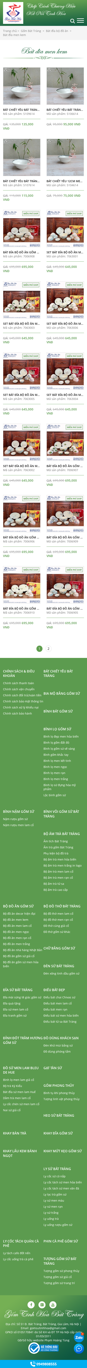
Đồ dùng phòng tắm (57, 1051)
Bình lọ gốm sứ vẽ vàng (59, 749)
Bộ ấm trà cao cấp (56, 890)
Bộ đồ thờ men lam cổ (58, 914)
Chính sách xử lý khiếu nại (21, 707)
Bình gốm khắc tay (56, 755)
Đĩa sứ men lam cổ (15, 1009)
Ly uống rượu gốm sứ (58, 1225)
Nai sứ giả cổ (11, 1110)
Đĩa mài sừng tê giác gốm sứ (22, 997)
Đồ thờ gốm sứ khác (57, 932)
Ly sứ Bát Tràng (57, 1169)
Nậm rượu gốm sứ (15, 819)
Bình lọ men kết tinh (57, 761)
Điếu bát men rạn (55, 1009)
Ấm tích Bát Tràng (56, 841)
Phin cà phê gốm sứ (61, 1241)
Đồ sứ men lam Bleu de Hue (21, 1070)
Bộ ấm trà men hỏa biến (60, 859)
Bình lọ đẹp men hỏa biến (61, 736)
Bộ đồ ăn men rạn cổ (17, 938)
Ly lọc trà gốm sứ (55, 1194)
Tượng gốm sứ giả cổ (58, 1277)
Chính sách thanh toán (18, 683)
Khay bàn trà (14, 1133)
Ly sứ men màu (54, 1200)
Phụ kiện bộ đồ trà (56, 853)
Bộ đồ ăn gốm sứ (18, 906)
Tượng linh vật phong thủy (62, 1099)
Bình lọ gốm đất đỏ (56, 742)
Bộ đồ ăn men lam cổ (17, 926)
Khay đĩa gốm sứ (58, 1133)
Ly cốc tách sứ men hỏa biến (63, 1182)
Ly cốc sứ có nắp (55, 1176)
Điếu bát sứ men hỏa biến (61, 1015)
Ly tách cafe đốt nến (16, 1253)
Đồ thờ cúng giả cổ (56, 926)
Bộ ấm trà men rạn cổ (58, 878)
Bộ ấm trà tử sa (54, 884)
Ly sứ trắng (51, 1213)
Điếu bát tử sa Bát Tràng (60, 1021)
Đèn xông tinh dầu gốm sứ (61, 973)
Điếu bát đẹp (54, 990)
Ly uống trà (51, 1219)
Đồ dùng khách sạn (61, 1038)
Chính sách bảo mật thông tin (23, 701)
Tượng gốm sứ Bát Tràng (60, 1261)
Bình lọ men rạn (54, 773)
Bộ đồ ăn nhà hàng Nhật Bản (22, 950)
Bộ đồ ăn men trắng (16, 944)
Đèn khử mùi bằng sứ (58, 1045)
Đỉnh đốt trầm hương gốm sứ (23, 1040)
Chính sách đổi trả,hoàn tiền (22, 695)
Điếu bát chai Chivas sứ (59, 997)
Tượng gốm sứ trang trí (59, 1283)
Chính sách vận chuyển (19, 689)
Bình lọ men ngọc (55, 767)
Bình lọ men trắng (56, 779)
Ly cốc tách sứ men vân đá (61, 1188)
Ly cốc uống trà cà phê (18, 1259)
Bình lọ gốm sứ (57, 729)
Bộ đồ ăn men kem (15, 920)
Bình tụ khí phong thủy (59, 1093)
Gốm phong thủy (59, 1085)
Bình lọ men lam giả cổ (18, 1080)
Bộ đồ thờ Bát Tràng (62, 906)
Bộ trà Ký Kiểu (12, 1086)
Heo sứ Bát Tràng (59, 1115)
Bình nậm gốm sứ (18, 811)
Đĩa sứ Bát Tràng (18, 990)
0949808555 (46, 1364)
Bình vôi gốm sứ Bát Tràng (61, 813)
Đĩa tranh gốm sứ (15, 1015)
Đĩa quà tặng (11, 1003)
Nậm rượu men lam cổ (18, 825)
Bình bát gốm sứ (58, 711)
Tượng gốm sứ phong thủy (61, 1271)
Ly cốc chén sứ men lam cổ (21, 1104)
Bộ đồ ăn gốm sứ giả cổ (18, 956)
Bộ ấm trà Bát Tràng (62, 834)
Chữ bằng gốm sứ (59, 948)
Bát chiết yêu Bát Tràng (58, 673)
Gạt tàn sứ (53, 1068)
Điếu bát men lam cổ (58, 1003)
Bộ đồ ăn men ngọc (16, 932)
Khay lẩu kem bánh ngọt (20, 1153)
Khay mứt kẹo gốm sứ (63, 1151)
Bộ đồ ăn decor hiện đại (19, 914)
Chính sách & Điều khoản (19, 673)
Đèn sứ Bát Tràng (59, 966)
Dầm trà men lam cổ (17, 1098)
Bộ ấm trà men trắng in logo (63, 865)
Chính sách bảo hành (17, 713)
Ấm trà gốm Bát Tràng (58, 847)
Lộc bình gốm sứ (55, 795)
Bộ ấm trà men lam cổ (58, 871)
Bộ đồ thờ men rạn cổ (58, 920)
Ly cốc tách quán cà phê (21, 1243)
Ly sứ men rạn (53, 1206)
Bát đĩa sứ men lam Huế (19, 1092)
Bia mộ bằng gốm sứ (62, 693)
